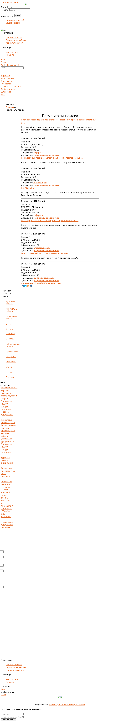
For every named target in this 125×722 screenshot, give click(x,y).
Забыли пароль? (13, 22)
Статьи (9, 367)
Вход (3, 2)
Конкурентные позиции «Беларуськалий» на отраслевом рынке (52, 157)
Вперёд (49, 283)
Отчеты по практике (11, 86)
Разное (9, 372)
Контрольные (7, 78)
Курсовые (5, 75)
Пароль (5, 10)
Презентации (12, 351)
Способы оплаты (14, 37)
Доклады (10, 339)
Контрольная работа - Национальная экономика (44, 253)
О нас (3, 62)
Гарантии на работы (16, 40)
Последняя (58, 283)
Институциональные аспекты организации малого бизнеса (49, 220)
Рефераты (6, 83)
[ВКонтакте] (23, 286)
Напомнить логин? (15, 20)
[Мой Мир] (31, 286)
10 (45, 283)
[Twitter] (25, 286)
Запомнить (6, 16)
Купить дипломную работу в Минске (67, 704)
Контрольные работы (12, 310)
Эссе (3, 94)
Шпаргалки (6, 91)
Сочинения (11, 362)
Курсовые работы (10, 302)
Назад (31, 283)
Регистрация (13, 2)
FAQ (3, 59)
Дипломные (6, 81)
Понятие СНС (27, 188)
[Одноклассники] (28, 286)
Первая (24, 283)
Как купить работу (15, 43)
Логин (4, 7)
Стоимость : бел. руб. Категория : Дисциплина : (8, 405)
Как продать (12, 52)
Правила (10, 54)
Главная (10, 107)
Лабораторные (8, 89)
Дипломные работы (11, 317)
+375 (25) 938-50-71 (10, 64)
